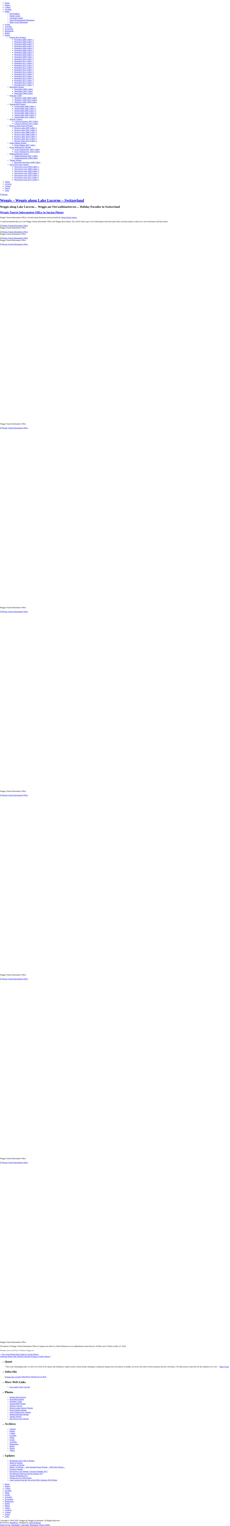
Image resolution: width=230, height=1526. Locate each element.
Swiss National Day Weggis (20, 147)
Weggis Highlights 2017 (19, 1476)
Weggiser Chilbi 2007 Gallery (25, 100)
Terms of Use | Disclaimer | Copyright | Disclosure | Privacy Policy (25, 1525)
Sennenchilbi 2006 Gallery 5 (25, 115)
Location (8, 9)
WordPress (14, 1523)
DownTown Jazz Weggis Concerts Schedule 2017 (29, 1471)
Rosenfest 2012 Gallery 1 (24, 68)
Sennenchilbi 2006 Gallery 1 (25, 106)
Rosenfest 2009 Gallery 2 (24, 57)
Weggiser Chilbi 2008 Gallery (25, 102)
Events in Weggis (16, 1469)
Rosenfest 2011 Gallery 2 (24, 63)
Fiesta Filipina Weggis (18, 143)
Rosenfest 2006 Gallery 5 (24, 48)
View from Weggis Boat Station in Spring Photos (20, 1354)
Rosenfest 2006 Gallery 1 (24, 40)
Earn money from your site (20, 1387)
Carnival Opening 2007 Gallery (26, 121)
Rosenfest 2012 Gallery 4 (24, 74)
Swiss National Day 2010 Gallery (27, 152)
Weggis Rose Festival (18, 37)
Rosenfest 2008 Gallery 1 (24, 50)
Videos (7, 182)
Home (7, 3)
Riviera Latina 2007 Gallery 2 (25, 130)
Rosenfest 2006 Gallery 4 (24, 46)
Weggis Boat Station (69, 217)
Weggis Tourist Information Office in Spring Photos (32, 212)
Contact (8, 186)
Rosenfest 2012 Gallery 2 (24, 70)
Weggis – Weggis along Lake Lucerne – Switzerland (42, 200)
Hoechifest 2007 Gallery (23, 91)
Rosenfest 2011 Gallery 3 (24, 65)
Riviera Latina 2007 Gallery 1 (25, 128)
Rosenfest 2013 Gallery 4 (24, 83)
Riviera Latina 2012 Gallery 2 (25, 141)
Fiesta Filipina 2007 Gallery (24, 145)
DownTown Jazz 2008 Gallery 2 (26, 169)
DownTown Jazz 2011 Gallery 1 (26, 177)
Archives (8, 184)
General (13, 1429)
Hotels (7, 33)
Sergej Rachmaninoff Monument (22, 20)
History (7, 5)
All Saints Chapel (16, 18)
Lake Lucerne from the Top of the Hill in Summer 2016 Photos (33, 1480)
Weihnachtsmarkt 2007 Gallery (26, 156)
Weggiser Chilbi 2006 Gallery (25, 98)
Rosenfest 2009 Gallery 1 (24, 55)
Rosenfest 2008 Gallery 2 (24, 52)
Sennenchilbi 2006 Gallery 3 (25, 111)
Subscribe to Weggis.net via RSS (33, 1377)
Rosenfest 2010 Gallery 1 (24, 59)
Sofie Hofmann (35, 1523)
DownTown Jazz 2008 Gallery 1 (26, 167)
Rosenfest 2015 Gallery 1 (24, 85)
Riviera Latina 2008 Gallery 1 (25, 132)
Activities (8, 27)
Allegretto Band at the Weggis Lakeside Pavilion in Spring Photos (25, 1357)
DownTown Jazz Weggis (19, 165)
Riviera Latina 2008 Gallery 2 (25, 134)
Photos (7, 35)
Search (7, 188)
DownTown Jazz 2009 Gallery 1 (26, 173)
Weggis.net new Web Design (21, 1478)
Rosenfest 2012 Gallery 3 (24, 72)
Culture (7, 7)
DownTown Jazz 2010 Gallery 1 (26, 175)
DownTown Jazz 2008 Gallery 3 (26, 171)
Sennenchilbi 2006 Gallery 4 (25, 113)
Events (7, 24)
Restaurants (9, 31)
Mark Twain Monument (19, 22)
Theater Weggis (15, 160)
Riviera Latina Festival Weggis (21, 126)
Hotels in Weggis (16, 1463)
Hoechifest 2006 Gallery (23, 89)
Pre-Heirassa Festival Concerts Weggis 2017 (26, 1474)
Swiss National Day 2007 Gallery (27, 149)
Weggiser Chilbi (16, 96)
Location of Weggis (17, 1465)
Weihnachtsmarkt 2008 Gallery (26, 158)
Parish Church (15, 16)
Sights (7, 12)
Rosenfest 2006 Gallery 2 (24, 42)
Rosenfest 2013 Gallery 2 (24, 78)
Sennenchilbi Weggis (18, 104)
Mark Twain (224, 1367)
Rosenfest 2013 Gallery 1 (24, 76)
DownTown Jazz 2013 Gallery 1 (26, 180)
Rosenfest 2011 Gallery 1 (24, 61)
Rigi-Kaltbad (14, 14)
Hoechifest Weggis (17, 87)
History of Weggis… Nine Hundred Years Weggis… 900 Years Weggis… (37, 1467)
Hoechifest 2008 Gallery (23, 93)
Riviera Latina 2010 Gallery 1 (25, 137)
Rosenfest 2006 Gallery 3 (24, 44)
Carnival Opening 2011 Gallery (26, 124)
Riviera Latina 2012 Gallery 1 (25, 139)
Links (7, 190)
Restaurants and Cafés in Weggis (22, 1461)
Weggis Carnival (16, 119)
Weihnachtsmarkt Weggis (19, 154)
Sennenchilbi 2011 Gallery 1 (25, 117)
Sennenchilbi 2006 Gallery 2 (25, 109)
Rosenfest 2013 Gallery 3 (24, 80)
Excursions (9, 29)
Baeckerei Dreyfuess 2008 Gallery (27, 162)
